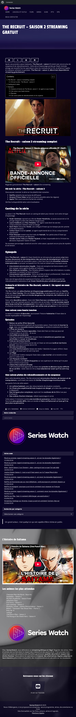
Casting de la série (14, 84)
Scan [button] (46, 12)
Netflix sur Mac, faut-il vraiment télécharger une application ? (26, 496)
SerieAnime (14, 409)
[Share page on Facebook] (9, 60)
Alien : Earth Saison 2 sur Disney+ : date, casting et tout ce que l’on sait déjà (31, 467)
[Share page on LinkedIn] (34, 60)
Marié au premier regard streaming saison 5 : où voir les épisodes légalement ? (32, 463)
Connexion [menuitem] (9, 2)
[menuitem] (2, 2)
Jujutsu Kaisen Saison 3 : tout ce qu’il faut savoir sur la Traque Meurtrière (30, 472)
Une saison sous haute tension (20, 91)
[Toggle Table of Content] (52, 76)
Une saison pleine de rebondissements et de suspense (27, 95)
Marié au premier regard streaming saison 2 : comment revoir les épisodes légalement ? (35, 491)
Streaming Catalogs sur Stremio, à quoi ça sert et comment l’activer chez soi (31, 501)
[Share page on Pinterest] (26, 60)
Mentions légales (38, 713)
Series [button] (39, 12)
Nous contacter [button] (11, 17)
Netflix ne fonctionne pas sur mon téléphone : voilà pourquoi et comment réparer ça (34, 482)
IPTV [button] (52, 12)
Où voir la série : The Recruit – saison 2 (22, 82)
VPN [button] (58, 12)
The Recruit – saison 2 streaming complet (21, 80)
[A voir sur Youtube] (38, 686)
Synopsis (11, 87)
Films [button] (32, 12)
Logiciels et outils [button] (20, 12)
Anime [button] (7, 12)
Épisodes (13, 93)
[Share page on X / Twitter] (17, 60)
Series (47, 409)
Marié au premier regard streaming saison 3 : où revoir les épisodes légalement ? (33, 477)
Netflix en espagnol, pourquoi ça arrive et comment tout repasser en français (32, 486)
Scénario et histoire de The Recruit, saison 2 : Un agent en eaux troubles (32, 89)
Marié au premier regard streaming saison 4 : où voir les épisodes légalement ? (32, 458)
